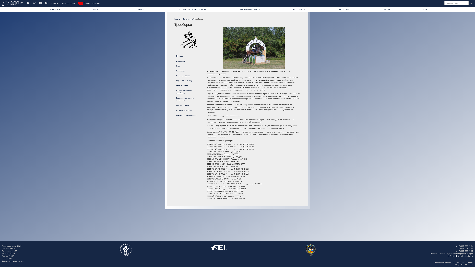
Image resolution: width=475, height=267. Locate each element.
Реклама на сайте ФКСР (12, 246)
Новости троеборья (184, 110)
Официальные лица (184, 80)
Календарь (180, 70)
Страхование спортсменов (13, 261)
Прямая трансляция (89, 3)
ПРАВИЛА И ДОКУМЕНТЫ (249, 9)
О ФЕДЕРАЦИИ (54, 9)
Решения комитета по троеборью (185, 99)
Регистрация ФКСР (9, 251)
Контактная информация (186, 115)
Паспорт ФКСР (8, 256)
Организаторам (182, 105)
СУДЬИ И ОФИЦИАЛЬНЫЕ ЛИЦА (192, 9)
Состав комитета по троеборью (184, 91)
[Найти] (471, 3)
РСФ (425, 9)
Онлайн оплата (68, 3)
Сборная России (183, 75)
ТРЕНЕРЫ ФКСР (139, 9)
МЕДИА (387, 9)
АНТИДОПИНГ (345, 9)
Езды (178, 66)
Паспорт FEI (7, 258)
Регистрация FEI (8, 253)
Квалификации (182, 85)
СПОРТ (96, 9)
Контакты (55, 3)
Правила (179, 56)
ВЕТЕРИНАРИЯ (299, 9)
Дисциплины (188, 19)
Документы (180, 61)
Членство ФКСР (8, 248)
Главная (177, 19)
